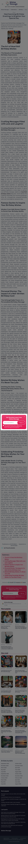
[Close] (24, 416)
